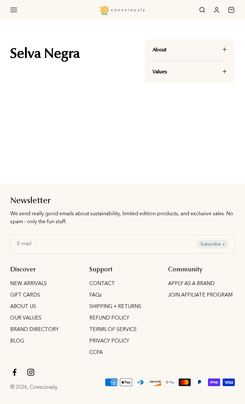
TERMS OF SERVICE (113, 329)
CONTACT (102, 283)
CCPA (96, 352)
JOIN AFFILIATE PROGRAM (200, 295)
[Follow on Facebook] (14, 372)
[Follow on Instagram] (30, 372)
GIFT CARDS (25, 295)
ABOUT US (23, 306)
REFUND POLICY (109, 318)
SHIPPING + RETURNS (115, 306)
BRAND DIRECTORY (34, 329)
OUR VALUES (25, 318)
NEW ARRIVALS (28, 283)
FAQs (95, 295)
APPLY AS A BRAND (191, 283)
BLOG (17, 341)
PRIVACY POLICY (109, 341)
